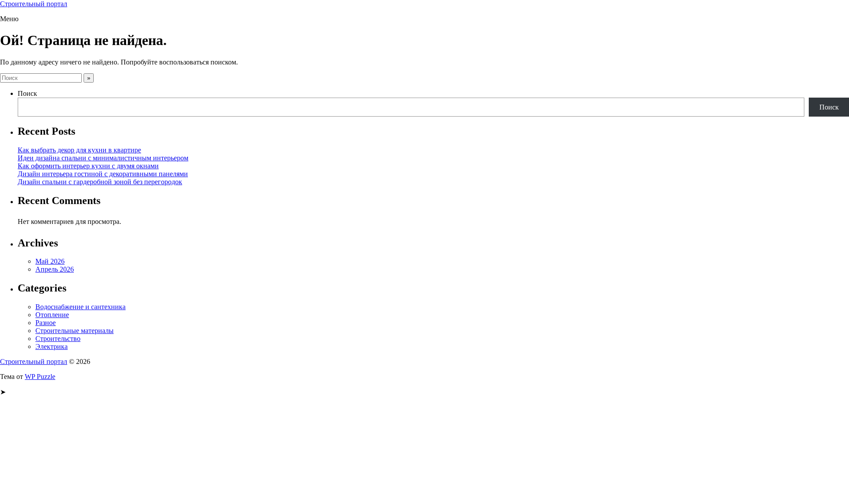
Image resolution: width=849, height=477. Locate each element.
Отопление (52, 314)
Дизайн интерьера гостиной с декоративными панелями (103, 174)
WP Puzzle (40, 376)
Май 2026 (50, 261)
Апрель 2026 (54, 269)
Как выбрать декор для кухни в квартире (79, 150)
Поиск (27, 93)
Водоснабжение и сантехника (80, 306)
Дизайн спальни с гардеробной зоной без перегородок (100, 182)
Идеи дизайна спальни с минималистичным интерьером (103, 158)
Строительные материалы (74, 330)
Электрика (51, 346)
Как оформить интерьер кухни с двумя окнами (88, 166)
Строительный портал (33, 4)
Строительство (57, 338)
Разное (45, 322)
